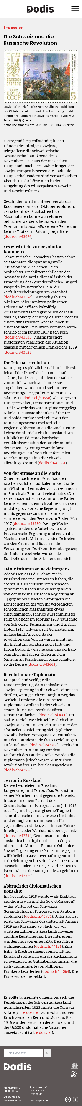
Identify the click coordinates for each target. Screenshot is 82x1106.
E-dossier (13, 27)
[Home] (17, 1067)
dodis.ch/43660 (53, 714)
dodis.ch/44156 (48, 946)
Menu (74, 6)
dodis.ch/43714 (18, 835)
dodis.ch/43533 (18, 336)
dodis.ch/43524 (18, 296)
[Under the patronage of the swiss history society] (74, 1074)
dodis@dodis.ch (13, 1100)
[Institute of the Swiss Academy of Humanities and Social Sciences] (74, 1066)
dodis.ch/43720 (18, 769)
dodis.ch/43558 (36, 397)
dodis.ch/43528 (18, 351)
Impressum (36, 1094)
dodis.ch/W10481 (39, 1100)
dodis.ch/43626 (18, 236)
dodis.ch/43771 (38, 916)
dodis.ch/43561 (52, 462)
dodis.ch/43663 (42, 664)
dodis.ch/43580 (27, 523)
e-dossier (31, 1012)
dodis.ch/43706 (44, 744)
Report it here (37, 1090)
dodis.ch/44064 (55, 971)
